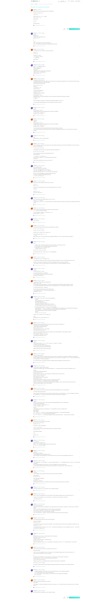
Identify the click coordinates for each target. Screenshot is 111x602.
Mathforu (36, 1)
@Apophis (43, 107)
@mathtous (43, 78)
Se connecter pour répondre (74, 597)
